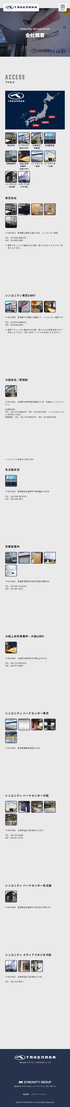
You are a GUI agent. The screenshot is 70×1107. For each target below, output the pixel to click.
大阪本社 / (37, 146)
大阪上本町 (24, 166)
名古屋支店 (50, 145)
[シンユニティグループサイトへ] (35, 1082)
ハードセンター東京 (36, 164)
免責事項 (26, 1094)
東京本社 (11, 145)
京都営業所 (11, 163)
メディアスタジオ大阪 (23, 185)
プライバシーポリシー (39, 1094)
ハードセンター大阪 (49, 164)
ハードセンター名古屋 (11, 185)
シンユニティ (23, 146)
